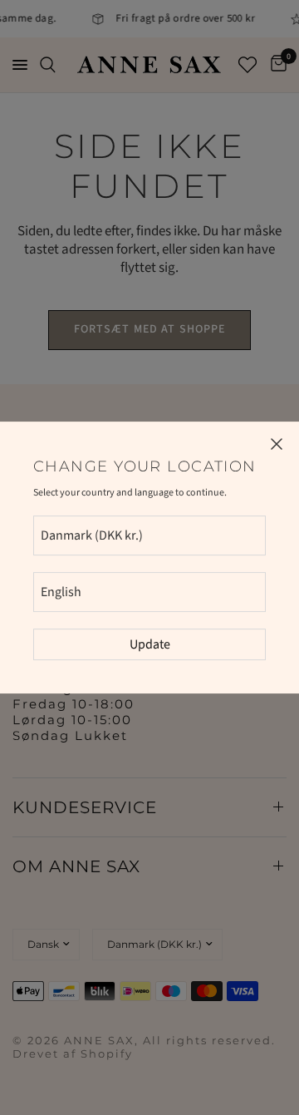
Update (150, 644)
